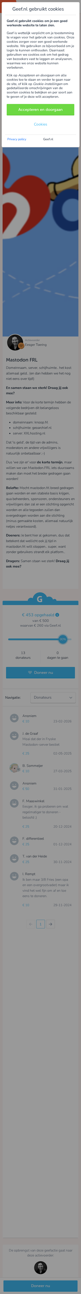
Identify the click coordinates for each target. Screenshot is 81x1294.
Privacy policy (16, 139)
